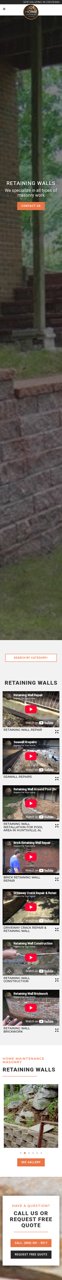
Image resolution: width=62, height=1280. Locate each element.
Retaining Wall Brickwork (16, 1030)
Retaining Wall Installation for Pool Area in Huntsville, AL (23, 827)
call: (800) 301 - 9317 (31, 1243)
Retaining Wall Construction (16, 979)
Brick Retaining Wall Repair (21, 879)
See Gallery (31, 1162)
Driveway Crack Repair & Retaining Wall (24, 929)
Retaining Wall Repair (22, 729)
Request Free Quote (31, 1254)
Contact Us (31, 206)
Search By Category (30, 657)
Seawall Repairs (17, 776)
